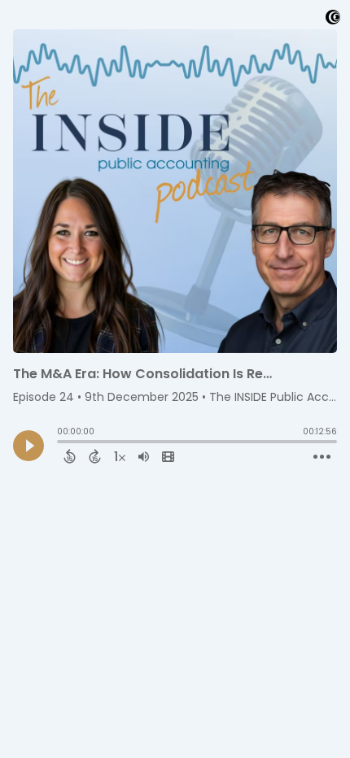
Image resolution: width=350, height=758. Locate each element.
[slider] (61, 443)
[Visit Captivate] (333, 20)
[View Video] (168, 456)
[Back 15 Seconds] (69, 456)
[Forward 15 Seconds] (94, 456)
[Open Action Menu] (322, 457)
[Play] (28, 445)
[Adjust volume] (143, 456)
